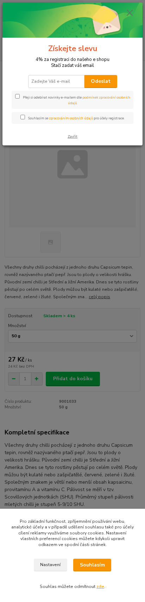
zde (100, 586)
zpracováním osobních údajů (71, 118)
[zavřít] (129, 13)
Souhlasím (92, 565)
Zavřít (72, 136)
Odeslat (101, 81)
